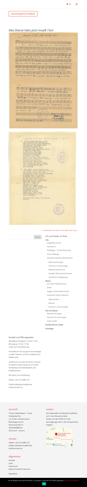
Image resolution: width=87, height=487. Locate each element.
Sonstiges (49, 328)
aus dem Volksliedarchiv (56, 284)
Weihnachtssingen (56, 262)
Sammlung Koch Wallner (23, 13)
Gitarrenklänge (53, 254)
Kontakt (12, 460)
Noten (48, 281)
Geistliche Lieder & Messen (58, 295)
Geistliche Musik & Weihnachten (60, 258)
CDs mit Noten (51, 310)
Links (11, 463)
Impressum (13, 466)
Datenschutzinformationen (19, 469)
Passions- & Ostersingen (58, 266)
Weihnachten (54, 299)
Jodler (49, 287)
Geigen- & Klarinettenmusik (58, 291)
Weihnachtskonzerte (57, 269)
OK (44, 484)
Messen (52, 303)
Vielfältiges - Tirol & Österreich (59, 250)
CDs (47, 240)
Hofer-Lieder (52, 321)
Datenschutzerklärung (72, 480)
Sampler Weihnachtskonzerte (60, 273)
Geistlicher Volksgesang (58, 277)
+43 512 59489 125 (22, 380)
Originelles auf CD (54, 243)
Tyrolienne (51, 246)
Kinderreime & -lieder (54, 325)
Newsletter (13, 474)
